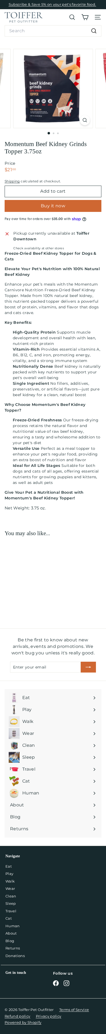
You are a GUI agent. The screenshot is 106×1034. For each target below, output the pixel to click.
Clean (10, 896)
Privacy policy (48, 1016)
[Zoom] (85, 120)
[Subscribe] (88, 667)
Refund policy (17, 1016)
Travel (10, 911)
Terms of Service (74, 1009)
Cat (8, 918)
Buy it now (53, 205)
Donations (15, 956)
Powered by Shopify (23, 1022)
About (11, 933)
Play (9, 873)
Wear (10, 888)
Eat (8, 866)
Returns (12, 948)
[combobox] (53, 31)
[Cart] (85, 17)
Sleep (10, 903)
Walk (10, 881)
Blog (9, 941)
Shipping (12, 181)
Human (12, 926)
